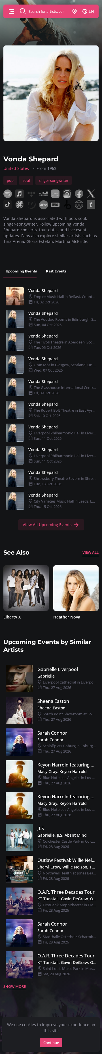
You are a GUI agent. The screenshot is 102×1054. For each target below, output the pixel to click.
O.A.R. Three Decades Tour (66, 892)
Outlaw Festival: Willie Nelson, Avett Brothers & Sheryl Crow (66, 860)
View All (90, 552)
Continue (51, 1042)
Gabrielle (46, 676)
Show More (14, 986)
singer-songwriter (53, 180)
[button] (11, 11)
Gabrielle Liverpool (57, 669)
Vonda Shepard (43, 290)
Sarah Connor (52, 733)
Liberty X (12, 617)
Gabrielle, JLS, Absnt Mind (62, 835)
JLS (40, 828)
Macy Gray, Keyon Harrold (62, 771)
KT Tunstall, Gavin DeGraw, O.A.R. (66, 898)
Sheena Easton (53, 701)
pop (10, 180)
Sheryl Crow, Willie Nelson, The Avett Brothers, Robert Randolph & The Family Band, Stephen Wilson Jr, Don (66, 867)
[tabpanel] (51, 407)
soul (26, 180)
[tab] (21, 271)
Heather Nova (66, 617)
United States (16, 168)
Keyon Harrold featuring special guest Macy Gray (66, 765)
